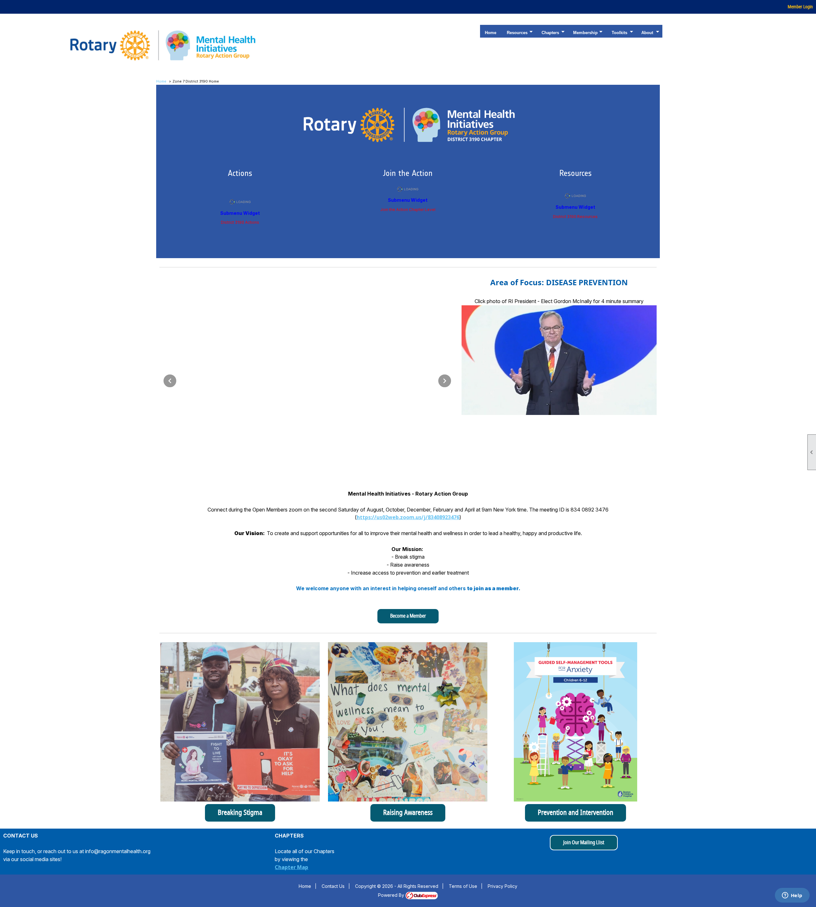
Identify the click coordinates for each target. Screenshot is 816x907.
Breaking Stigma (240, 813)
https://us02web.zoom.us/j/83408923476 (408, 517)
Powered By (391, 895)
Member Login (800, 7)
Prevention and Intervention (575, 813)
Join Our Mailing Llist (583, 842)
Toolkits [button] (619, 32)
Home (490, 32)
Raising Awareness (408, 813)
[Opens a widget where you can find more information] (792, 896)
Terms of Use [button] (463, 886)
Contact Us (333, 886)
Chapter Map (291, 867)
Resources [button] (517, 32)
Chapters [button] (550, 32)
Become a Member (408, 616)
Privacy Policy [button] (502, 886)
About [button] (647, 32)
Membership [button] (585, 32)
